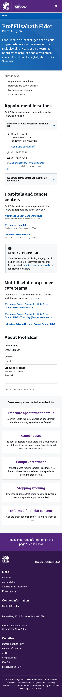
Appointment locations (20, 81)
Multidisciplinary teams (20, 90)
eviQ (4, 653)
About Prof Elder (16, 94)
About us (6, 577)
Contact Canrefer (10, 606)
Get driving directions (23, 146)
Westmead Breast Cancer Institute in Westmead (27, 179)
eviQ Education (9, 657)
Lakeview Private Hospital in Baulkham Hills (28, 125)
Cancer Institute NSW (47, 562)
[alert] (31, 258)
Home (4, 16)
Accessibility (8, 582)
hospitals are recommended (38, 265)
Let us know (35, 544)
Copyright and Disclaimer (14, 586)
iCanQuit (6, 662)
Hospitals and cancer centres (23, 85)
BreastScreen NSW (11, 666)
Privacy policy (9, 591)
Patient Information (11, 648)
